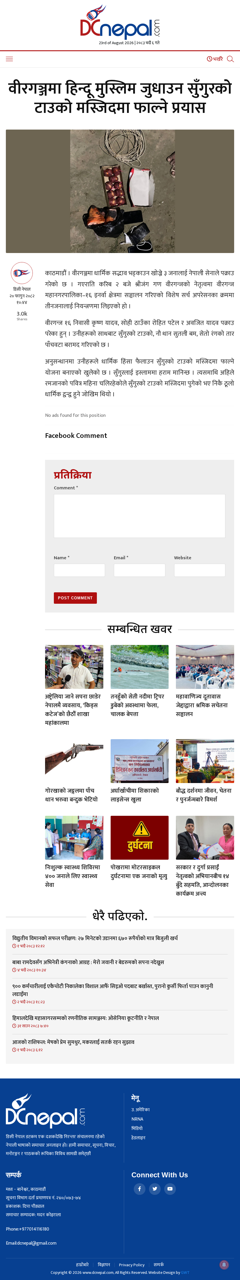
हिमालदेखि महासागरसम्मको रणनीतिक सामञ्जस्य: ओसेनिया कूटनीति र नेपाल (85, 1018)
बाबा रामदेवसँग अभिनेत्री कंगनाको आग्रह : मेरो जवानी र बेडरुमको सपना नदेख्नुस (88, 962)
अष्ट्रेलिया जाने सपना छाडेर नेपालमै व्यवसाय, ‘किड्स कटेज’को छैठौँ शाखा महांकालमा (73, 710)
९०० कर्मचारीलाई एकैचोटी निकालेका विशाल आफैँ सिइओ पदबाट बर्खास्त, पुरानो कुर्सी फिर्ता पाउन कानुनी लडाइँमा (112, 990)
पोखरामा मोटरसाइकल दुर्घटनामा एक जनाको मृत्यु (139, 872)
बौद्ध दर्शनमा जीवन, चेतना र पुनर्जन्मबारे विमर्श (204, 795)
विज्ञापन (104, 1265)
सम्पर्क (159, 1265)
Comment (66, 488)
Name (61, 558)
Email (121, 558)
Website (182, 558)
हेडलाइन (138, 1138)
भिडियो (137, 1128)
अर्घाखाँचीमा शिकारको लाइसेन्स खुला (135, 795)
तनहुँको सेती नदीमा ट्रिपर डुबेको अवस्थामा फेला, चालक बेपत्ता (137, 705)
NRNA (137, 1119)
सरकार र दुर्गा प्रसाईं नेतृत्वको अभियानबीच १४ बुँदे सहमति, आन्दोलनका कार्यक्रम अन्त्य (202, 881)
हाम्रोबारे (82, 1265)
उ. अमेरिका (140, 1110)
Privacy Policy (132, 1265)
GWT (185, 1272)
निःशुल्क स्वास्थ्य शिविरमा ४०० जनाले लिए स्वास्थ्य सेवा (72, 876)
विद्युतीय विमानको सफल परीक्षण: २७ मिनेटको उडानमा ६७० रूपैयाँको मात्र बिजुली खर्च (95, 938)
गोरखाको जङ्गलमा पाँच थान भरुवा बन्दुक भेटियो (71, 795)
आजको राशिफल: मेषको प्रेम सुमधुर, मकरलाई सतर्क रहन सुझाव (73, 1042)
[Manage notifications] (224, 1264)
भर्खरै (217, 59)
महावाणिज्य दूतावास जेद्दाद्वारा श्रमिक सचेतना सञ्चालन (202, 705)
